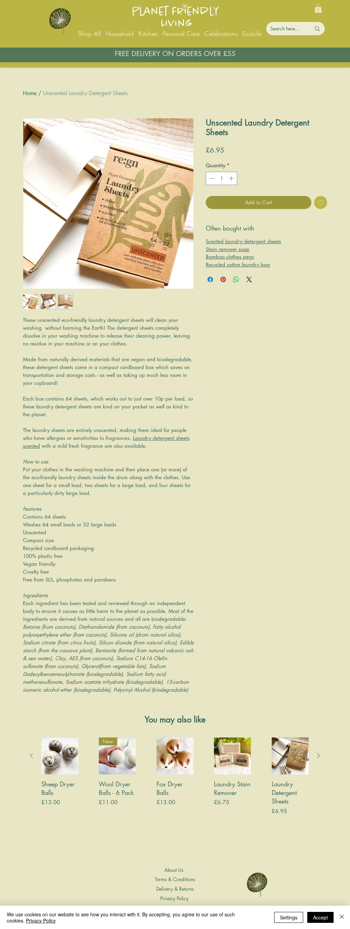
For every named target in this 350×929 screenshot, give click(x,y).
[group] (175, 798)
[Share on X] (249, 279)
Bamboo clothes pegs (230, 256)
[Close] (342, 917)
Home (30, 93)
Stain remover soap (228, 249)
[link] (318, 8)
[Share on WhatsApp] (236, 279)
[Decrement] (211, 178)
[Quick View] (59, 755)
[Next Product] (318, 755)
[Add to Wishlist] (320, 202)
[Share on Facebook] (210, 279)
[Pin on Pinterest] (223, 279)
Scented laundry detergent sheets (243, 241)
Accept (320, 917)
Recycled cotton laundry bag (238, 264)
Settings (288, 917)
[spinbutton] (221, 178)
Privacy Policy (41, 920)
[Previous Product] (31, 755)
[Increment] (232, 178)
